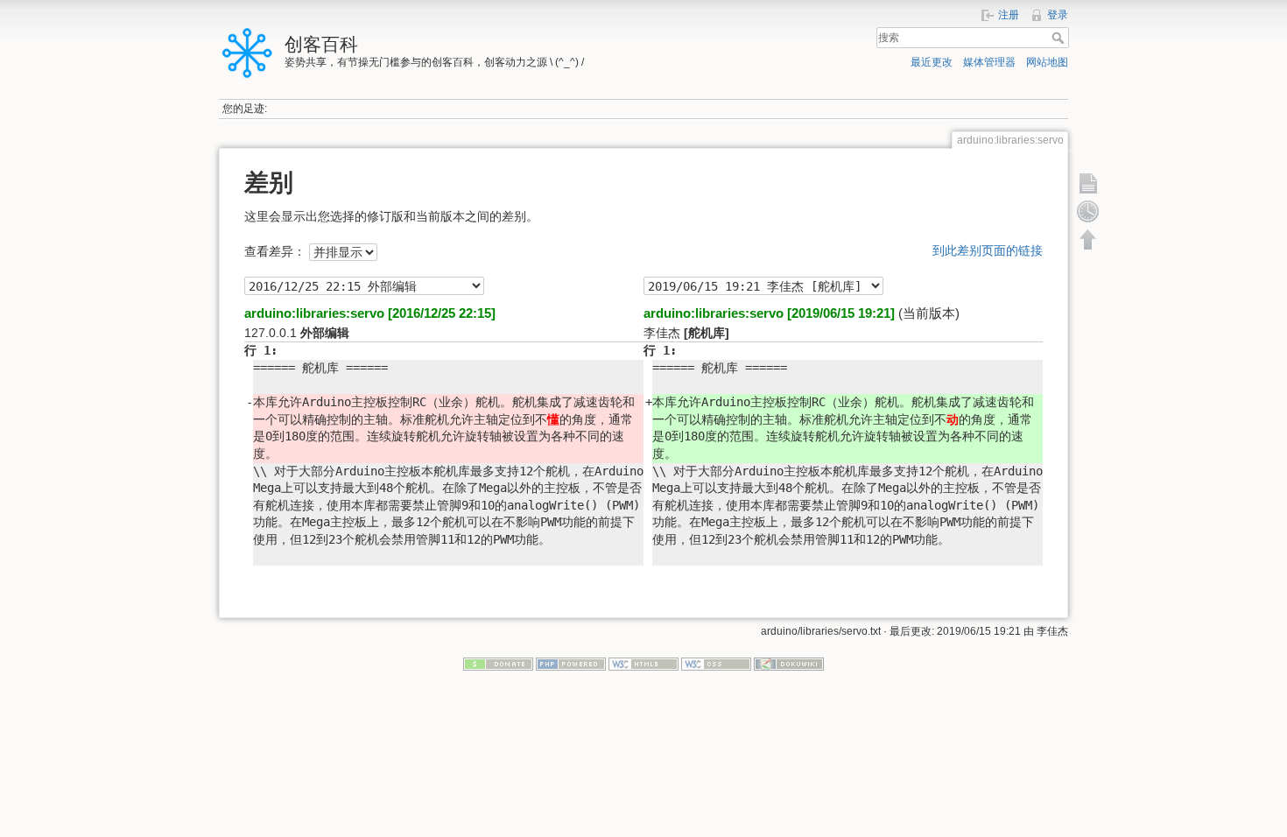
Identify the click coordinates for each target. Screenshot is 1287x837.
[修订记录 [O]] (1088, 211)
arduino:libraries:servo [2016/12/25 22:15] (370, 313)
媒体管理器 (989, 62)
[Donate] (498, 663)
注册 (1008, 15)
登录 (1057, 15)
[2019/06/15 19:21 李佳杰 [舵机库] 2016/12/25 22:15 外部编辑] (364, 285)
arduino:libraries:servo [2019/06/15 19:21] (769, 313)
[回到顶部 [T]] (1088, 239)
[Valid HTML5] (643, 663)
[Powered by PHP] (571, 663)
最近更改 (932, 62)
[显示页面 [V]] (1088, 183)
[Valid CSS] (716, 663)
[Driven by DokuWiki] (789, 663)
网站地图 (1047, 62)
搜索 (1059, 38)
